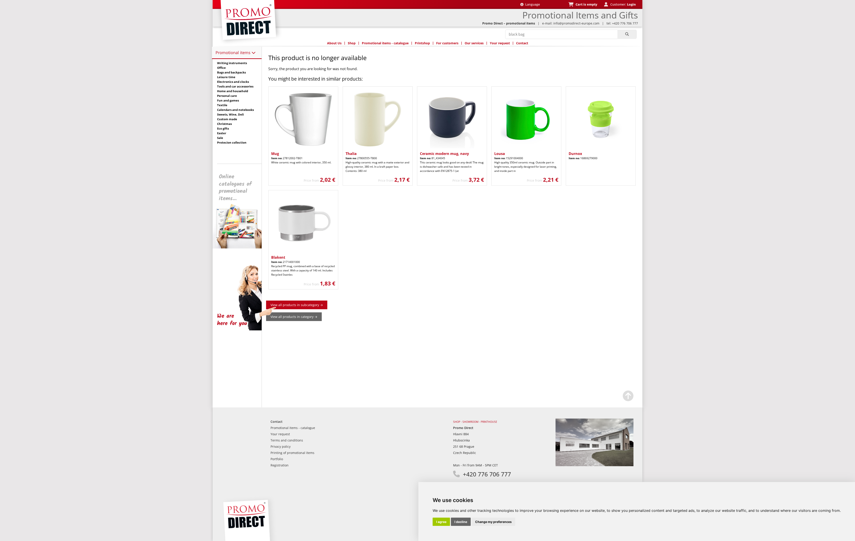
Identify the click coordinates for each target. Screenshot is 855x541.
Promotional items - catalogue (385, 43)
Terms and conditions (287, 440)
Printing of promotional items (292, 453)
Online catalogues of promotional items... (235, 187)
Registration (280, 465)
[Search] (626, 34)
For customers (447, 43)
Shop (352, 43)
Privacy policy (281, 446)
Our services (474, 43)
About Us (334, 43)
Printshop (422, 43)
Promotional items (234, 52)
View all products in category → (294, 317)
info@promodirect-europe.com (576, 23)
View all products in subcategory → (297, 305)
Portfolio (277, 459)
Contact (522, 43)
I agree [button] (441, 522)
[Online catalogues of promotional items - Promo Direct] (240, 247)
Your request (500, 43)
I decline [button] (460, 522)
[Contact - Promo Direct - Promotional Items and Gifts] (594, 465)
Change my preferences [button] (493, 522)
